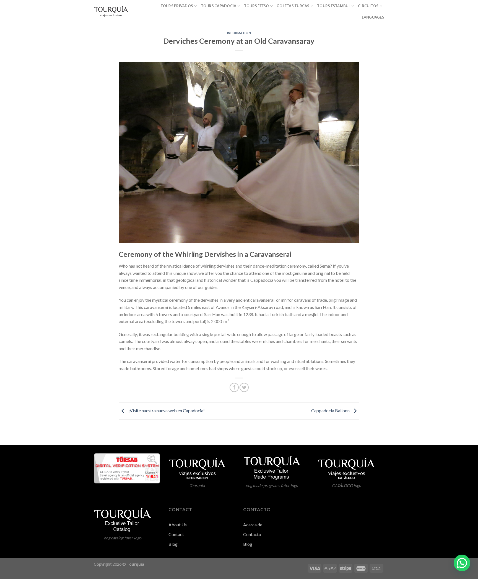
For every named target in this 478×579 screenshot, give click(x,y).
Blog (247, 544)
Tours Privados (176, 6)
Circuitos (368, 6)
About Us (177, 524)
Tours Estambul (333, 6)
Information (239, 33)
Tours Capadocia (219, 6)
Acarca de (252, 524)
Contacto (252, 534)
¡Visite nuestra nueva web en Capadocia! (166, 410)
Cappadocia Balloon (330, 410)
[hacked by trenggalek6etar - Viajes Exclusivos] (111, 11)
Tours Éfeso (256, 6)
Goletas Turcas (293, 6)
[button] (462, 563)
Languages (373, 17)
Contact (176, 534)
